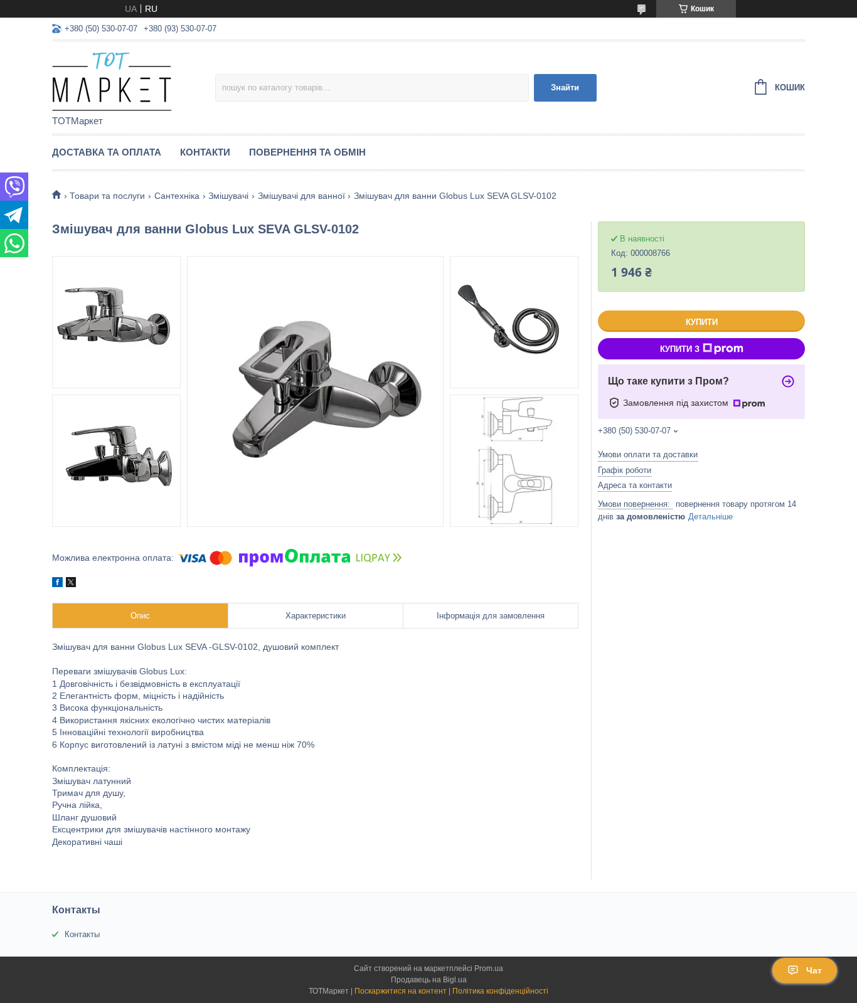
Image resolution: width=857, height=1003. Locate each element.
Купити (702, 322)
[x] (71, 584)
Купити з (680, 349)
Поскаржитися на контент (400, 991)
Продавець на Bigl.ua (429, 979)
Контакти (205, 152)
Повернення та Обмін (307, 152)
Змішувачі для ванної (301, 196)
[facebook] (57, 584)
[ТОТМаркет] (133, 79)
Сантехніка (177, 196)
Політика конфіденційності (500, 991)
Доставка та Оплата (106, 152)
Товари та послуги (107, 196)
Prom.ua (488, 968)
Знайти (565, 87)
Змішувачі (228, 196)
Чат (814, 970)
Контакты (82, 934)
